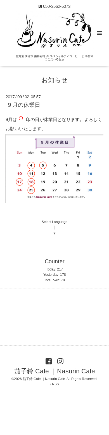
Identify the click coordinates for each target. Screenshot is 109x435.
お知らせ (54, 80)
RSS (55, 384)
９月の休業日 (23, 105)
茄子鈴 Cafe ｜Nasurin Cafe (54, 371)
